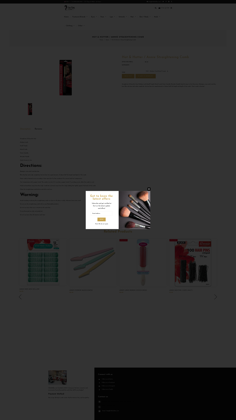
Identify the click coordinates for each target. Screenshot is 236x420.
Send (101, 219)
